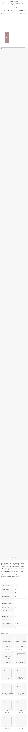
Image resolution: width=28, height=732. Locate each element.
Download (20, 10)
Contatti (14, 4)
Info (12, 10)
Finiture (16, 1)
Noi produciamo (10, 3)
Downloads (17, 3)
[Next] (15, 12)
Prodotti (11, 1)
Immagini (4, 10)
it (25, 3)
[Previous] (12, 12)
